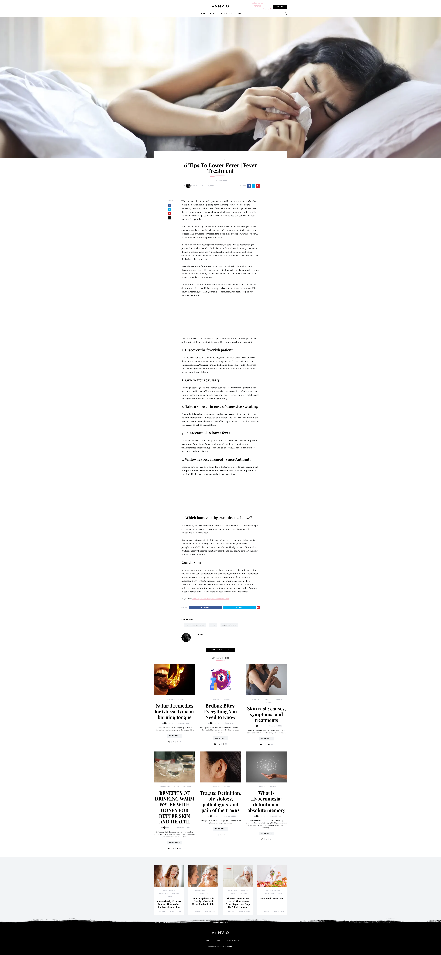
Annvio (194, 186)
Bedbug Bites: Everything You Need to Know (220, 711)
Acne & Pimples (169, 891)
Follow (280, 7)
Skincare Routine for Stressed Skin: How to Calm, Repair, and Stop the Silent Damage (238, 903)
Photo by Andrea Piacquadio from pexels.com (210, 599)
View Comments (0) (219, 649)
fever (213, 625)
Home (203, 13)
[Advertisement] (220, 317)
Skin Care (268, 702)
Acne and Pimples (272, 891)
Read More (173, 736)
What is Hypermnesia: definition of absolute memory (266, 801)
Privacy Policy (233, 940)
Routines (176, 894)
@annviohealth (219, 922)
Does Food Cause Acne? (272, 898)
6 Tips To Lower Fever (195, 625)
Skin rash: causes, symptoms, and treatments (266, 714)
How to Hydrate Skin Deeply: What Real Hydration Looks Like (203, 901)
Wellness (232, 159)
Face (280, 894)
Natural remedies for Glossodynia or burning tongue (175, 711)
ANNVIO (220, 6)
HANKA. (230, 947)
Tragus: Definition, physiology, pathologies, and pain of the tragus (220, 801)
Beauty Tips (256, 699)
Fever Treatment (229, 625)
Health (221, 159)
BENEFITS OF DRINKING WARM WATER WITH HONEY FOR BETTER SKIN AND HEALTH (174, 807)
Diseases (211, 159)
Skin (239, 13)
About (207, 940)
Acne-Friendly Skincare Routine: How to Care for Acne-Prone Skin (168, 904)
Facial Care (225, 13)
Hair (212, 13)
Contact (218, 940)
